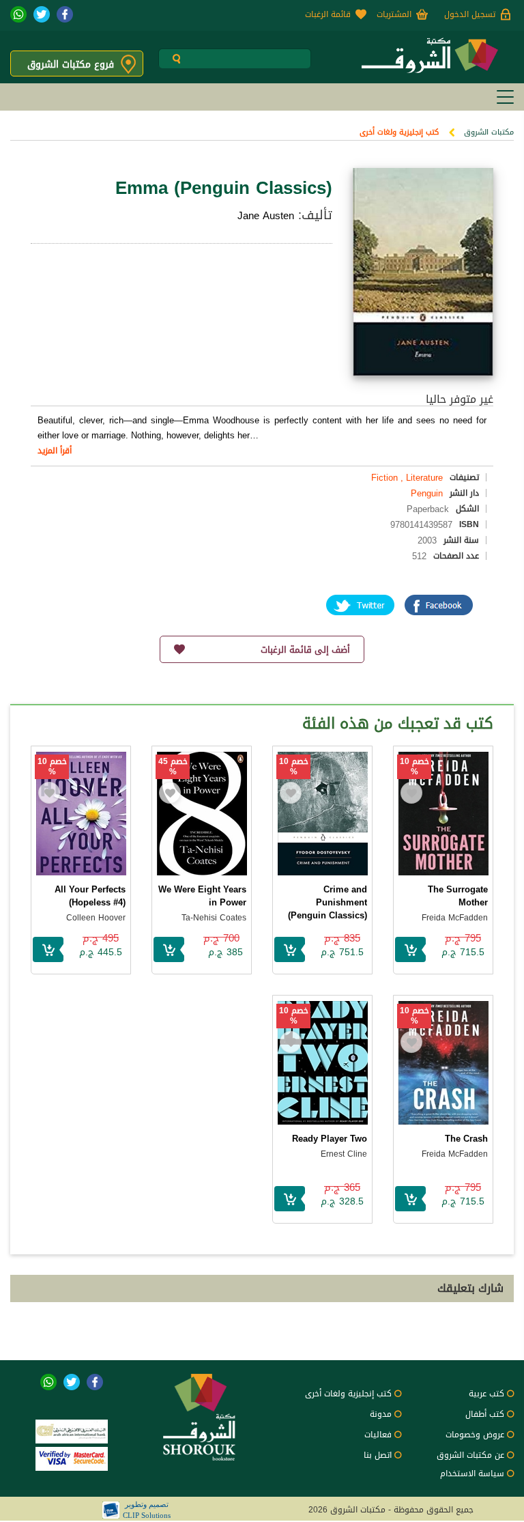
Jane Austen (265, 215)
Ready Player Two (329, 1138)
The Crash (466, 1138)
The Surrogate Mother (458, 896)
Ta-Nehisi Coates (213, 917)
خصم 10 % (414, 767)
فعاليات (378, 1434)
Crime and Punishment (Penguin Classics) (327, 902)
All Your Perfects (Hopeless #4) (90, 896)
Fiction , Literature (407, 477)
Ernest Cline (344, 1153)
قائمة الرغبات (328, 14)
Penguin (427, 493)
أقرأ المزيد (55, 450)
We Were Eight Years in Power (202, 896)
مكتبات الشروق (489, 132)
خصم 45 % (173, 767)
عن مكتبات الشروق (470, 1455)
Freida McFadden (455, 917)
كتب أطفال (484, 1414)
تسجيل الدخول (469, 14)
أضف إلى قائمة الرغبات (305, 649)
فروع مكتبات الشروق (70, 64)
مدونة (381, 1414)
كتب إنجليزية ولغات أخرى (399, 132)
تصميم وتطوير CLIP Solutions (147, 1509)
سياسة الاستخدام (472, 1473)
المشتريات (394, 14)
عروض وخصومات (475, 1434)
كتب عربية (486, 1393)
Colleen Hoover (96, 917)
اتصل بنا (378, 1455)
